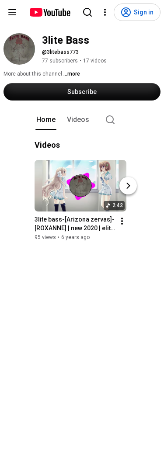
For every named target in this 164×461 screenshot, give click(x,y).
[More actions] (122, 221)
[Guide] (12, 12)
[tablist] (82, 119)
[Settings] (105, 12)
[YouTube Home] (50, 12)
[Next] (128, 185)
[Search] (87, 12)
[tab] (45, 119)
